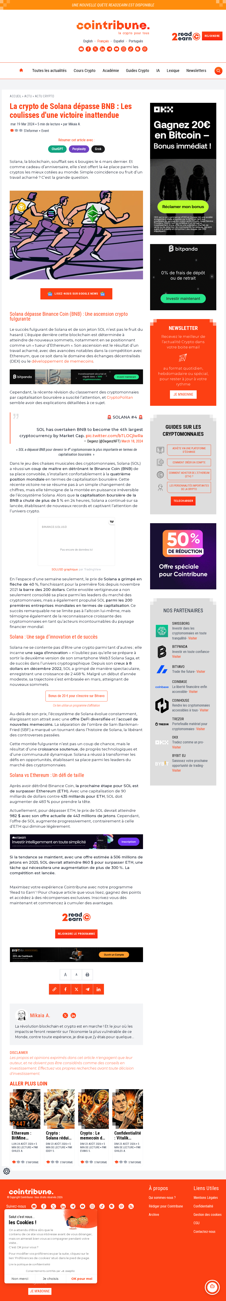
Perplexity (79, 149)
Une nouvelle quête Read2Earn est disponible (113, 5)
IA (158, 70)
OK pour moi (81, 1279)
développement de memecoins (62, 361)
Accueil (15, 96)
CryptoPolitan (120, 397)
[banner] (76, 376)
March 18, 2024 (132, 441)
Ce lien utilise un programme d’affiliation (76, 705)
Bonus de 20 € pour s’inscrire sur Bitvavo (76, 696)
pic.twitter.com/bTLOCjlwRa (114, 435)
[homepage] (11, 71)
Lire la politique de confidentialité (29, 1264)
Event (45, 131)
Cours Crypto (85, 70)
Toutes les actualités (49, 70)
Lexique (173, 70)
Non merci (19, 1279)
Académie (111, 70)
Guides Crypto (137, 70)
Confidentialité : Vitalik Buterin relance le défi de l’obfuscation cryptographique (127, 1135)
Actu (28, 96)
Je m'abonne (183, 394)
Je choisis (50, 1279)
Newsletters (196, 70)
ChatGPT (57, 149)
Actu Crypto (44, 96)
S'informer (31, 131)
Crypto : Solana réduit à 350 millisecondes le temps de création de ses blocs (58, 1135)
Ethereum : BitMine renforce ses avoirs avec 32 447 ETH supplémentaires (25, 1135)
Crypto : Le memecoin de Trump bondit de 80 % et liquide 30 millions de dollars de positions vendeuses (92, 1135)
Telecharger (183, 500)
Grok (98, 149)
